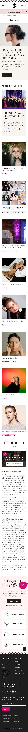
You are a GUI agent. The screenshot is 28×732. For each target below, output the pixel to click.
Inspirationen (15, 212)
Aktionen (4, 677)
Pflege (3, 667)
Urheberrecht (17, 715)
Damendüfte (7, 129)
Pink (3, 479)
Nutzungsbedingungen (6, 715)
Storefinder (18, 664)
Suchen (6, 709)
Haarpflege (12, 435)
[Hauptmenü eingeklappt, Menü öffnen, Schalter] (3, 5)
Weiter (14, 446)
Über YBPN (18, 661)
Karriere (17, 667)
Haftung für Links (5, 721)
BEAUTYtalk (18, 671)
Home (3, 15)
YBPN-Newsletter (20, 674)
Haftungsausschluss (6, 718)
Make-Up (4, 664)
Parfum (4, 661)
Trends (4, 173)
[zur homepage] (14, 5)
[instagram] (3, 691)
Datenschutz (16, 718)
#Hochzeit (5, 69)
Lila (15, 479)
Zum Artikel (7, 75)
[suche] (6, 5)
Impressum (16, 721)
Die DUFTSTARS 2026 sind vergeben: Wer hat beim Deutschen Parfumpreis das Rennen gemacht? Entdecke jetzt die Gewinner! (14, 124)
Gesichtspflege (6, 212)
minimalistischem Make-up (10, 544)
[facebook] (7, 691)
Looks (3, 324)
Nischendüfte (7, 131)
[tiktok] (11, 691)
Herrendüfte (16, 129)
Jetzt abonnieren (14, 601)
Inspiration (8, 15)
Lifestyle (23, 212)
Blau (17, 477)
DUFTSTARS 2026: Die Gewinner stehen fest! (14, 116)
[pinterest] (14, 691)
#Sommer (4, 435)
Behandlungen (6, 671)
